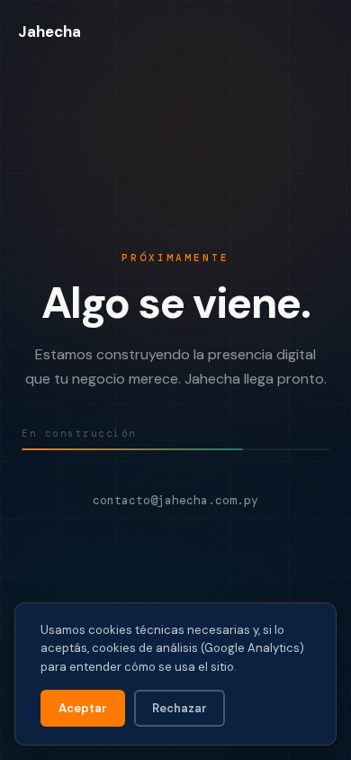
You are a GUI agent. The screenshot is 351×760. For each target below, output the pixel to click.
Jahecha (49, 31)
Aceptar (82, 708)
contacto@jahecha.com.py (175, 500)
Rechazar (179, 708)
